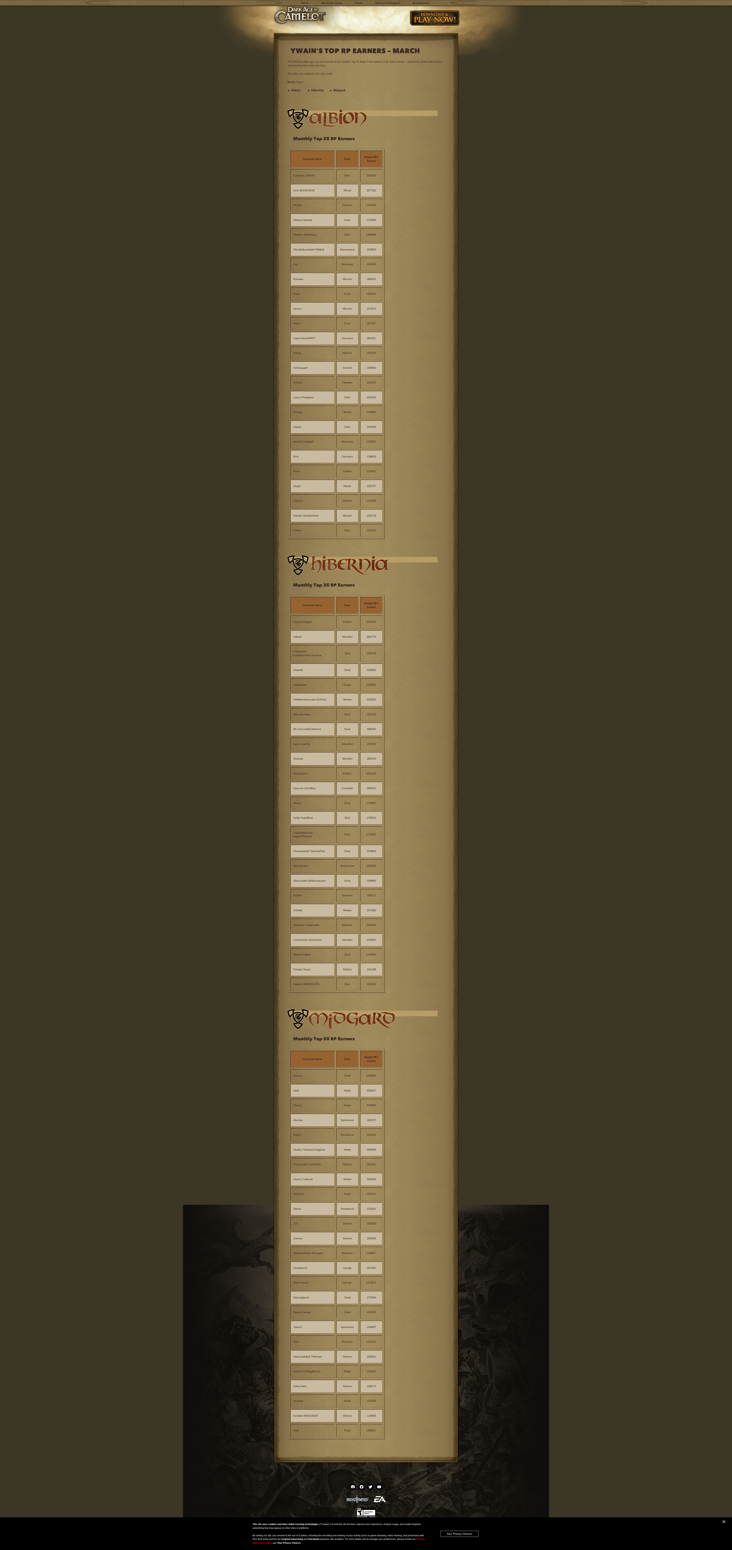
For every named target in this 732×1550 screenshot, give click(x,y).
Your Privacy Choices (459, 1533)
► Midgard (337, 90)
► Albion (294, 90)
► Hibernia (315, 90)
